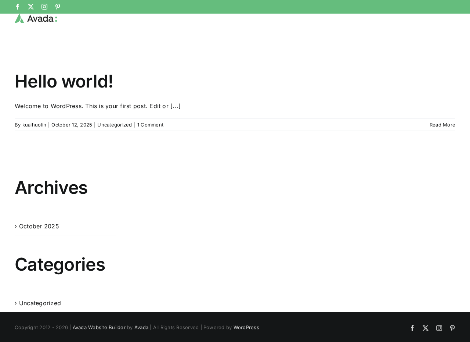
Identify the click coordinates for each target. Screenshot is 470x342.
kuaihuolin (34, 125)
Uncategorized (114, 125)
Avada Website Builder (99, 327)
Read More (442, 125)
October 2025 (39, 226)
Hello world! (64, 81)
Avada (141, 327)
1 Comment (150, 125)
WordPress (246, 327)
